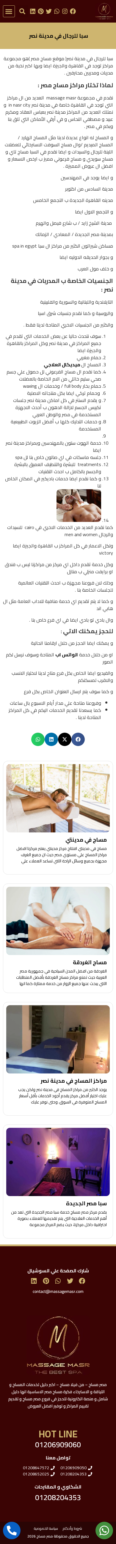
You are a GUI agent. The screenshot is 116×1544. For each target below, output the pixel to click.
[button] (9, 11)
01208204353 (58, 1497)
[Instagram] (65, 11)
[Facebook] (73, 11)
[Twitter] (49, 11)
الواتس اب (66, 654)
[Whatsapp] (57, 11)
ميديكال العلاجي (62, 364)
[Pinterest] (41, 11)
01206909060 (58, 1444)
